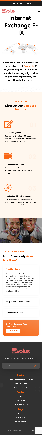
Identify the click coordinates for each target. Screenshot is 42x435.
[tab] (21, 269)
